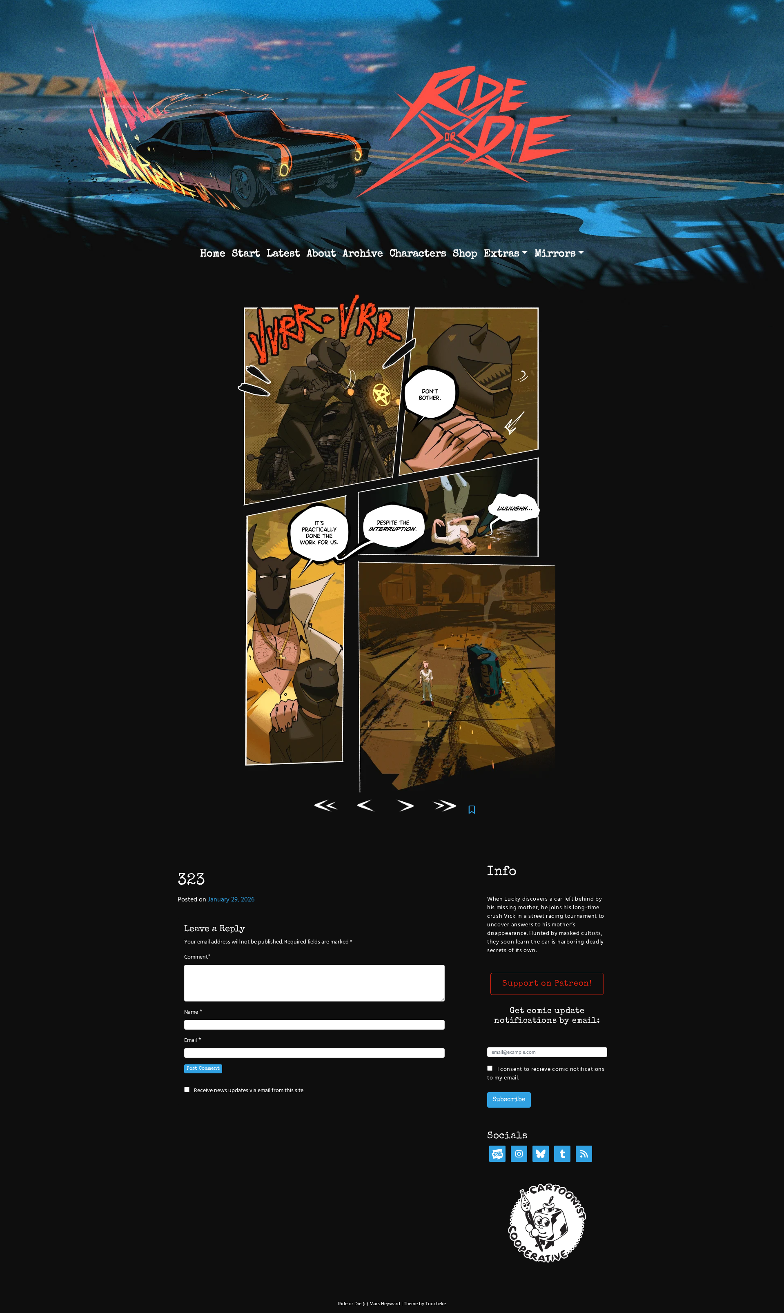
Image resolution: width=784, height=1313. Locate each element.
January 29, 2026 (231, 900)
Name (191, 1012)
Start (246, 254)
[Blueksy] (540, 1155)
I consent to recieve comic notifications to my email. (546, 1073)
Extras (501, 254)
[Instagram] (519, 1155)
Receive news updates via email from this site (248, 1090)
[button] (547, 984)
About (321, 254)
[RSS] (584, 1155)
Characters (418, 254)
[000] (327, 807)
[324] (405, 807)
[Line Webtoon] (497, 1155)
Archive (363, 254)
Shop (465, 254)
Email (190, 1041)
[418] (445, 807)
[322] (366, 807)
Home (212, 254)
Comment (196, 957)
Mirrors (555, 254)
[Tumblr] (562, 1155)
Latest (283, 254)
